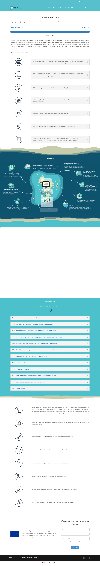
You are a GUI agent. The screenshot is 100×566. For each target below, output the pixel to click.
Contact (81, 7)
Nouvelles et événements (71, 7)
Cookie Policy (29, 557)
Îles (54, 7)
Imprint (36, 557)
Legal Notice (12, 557)
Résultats (60, 7)
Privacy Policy (21, 557)
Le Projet (48, 7)
